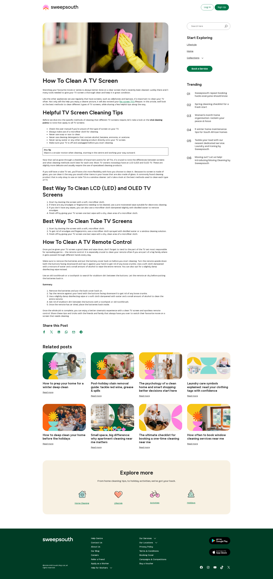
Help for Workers (99, 567)
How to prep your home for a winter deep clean (63, 385)
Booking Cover (146, 555)
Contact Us (96, 542)
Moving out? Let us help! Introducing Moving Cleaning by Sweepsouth (212, 160)
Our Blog (95, 551)
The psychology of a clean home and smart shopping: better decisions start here (158, 387)
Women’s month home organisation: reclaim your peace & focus (210, 118)
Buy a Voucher (146, 563)
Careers (95, 555)
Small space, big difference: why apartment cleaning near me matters (111, 438)
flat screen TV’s (127, 101)
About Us (95, 546)
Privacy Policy (146, 546)
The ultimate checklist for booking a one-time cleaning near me (159, 438)
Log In (207, 7)
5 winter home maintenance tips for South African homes (211, 131)
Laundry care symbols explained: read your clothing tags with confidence (207, 387)
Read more (48, 392)
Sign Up (222, 7)
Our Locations (146, 542)
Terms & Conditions (149, 551)
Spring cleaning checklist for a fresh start (212, 106)
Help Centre (97, 538)
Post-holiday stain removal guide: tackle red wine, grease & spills (112, 387)
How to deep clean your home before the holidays (64, 436)
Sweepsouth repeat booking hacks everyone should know (211, 94)
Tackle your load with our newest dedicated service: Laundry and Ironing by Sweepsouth (210, 145)
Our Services (145, 538)
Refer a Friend (98, 559)
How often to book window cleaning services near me (206, 436)
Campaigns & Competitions (152, 559)
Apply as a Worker (100, 563)
